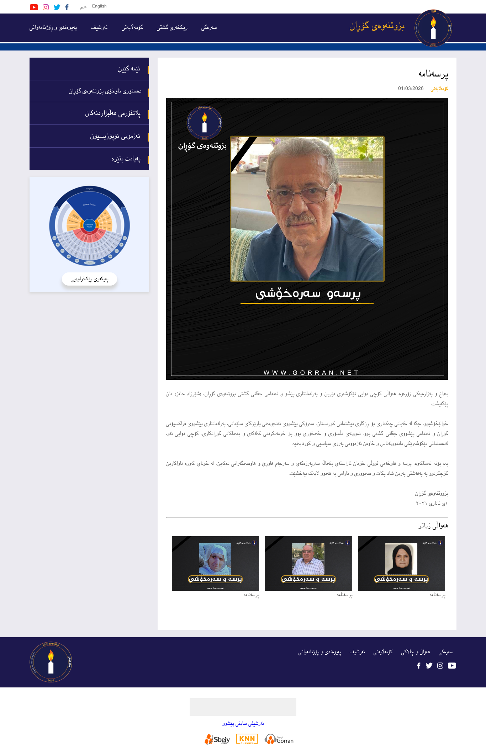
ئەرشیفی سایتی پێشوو (243, 723)
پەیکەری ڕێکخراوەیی (89, 279)
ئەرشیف (99, 27)
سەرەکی (209, 27)
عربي (83, 7)
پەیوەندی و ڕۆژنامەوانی (53, 27)
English (99, 7)
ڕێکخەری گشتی (172, 27)
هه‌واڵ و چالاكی (415, 652)
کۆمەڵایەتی (132, 27)
